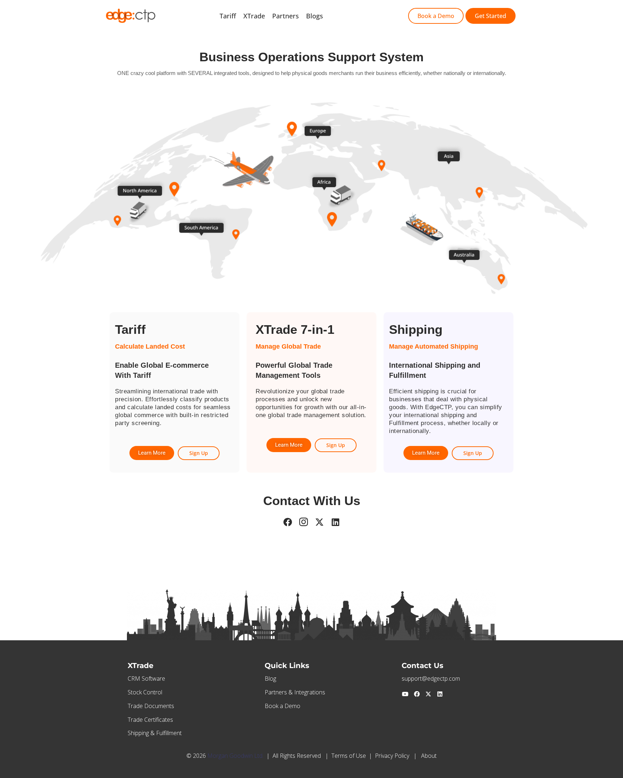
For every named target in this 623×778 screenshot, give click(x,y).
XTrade (254, 16)
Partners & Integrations (295, 692)
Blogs (314, 16)
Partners (285, 16)
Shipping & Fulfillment (155, 733)
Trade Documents (151, 706)
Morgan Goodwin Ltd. (235, 756)
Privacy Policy (392, 756)
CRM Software (146, 678)
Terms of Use (348, 756)
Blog (270, 678)
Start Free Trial (353, 16)
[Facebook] (417, 694)
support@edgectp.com (431, 678)
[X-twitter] (428, 694)
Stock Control (145, 692)
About (429, 756)
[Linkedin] (440, 694)
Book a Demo (282, 706)
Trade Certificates (150, 720)
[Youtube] (405, 694)
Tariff (228, 16)
